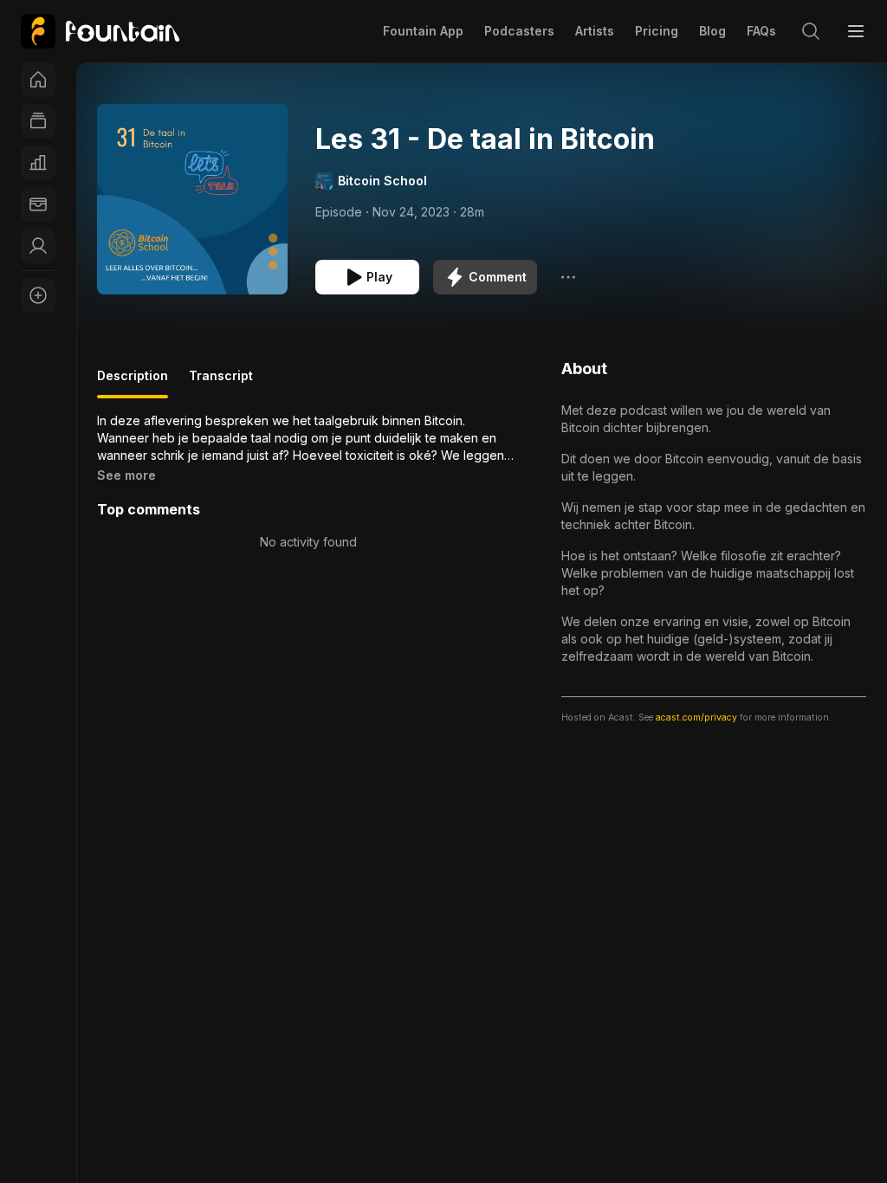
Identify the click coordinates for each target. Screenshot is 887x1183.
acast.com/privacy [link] (696, 717)
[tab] (132, 382)
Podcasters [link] (519, 30)
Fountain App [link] (423, 30)
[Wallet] (38, 204)
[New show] (38, 295)
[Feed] (38, 121)
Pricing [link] (656, 30)
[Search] (811, 31)
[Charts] (38, 162)
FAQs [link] (761, 30)
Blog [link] (712, 30)
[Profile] (38, 246)
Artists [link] (594, 30)
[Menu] (855, 31)
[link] (100, 31)
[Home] (38, 79)
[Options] (568, 277)
